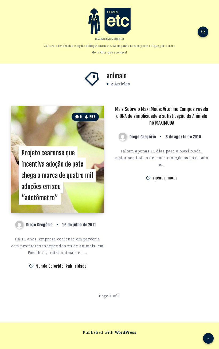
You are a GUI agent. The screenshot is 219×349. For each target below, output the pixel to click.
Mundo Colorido (50, 266)
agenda (159, 178)
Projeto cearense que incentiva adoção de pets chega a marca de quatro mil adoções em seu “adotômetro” (57, 175)
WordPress (125, 332)
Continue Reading (87, 198)
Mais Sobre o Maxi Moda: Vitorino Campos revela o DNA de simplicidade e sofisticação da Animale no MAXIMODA (161, 115)
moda (173, 178)
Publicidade (76, 266)
